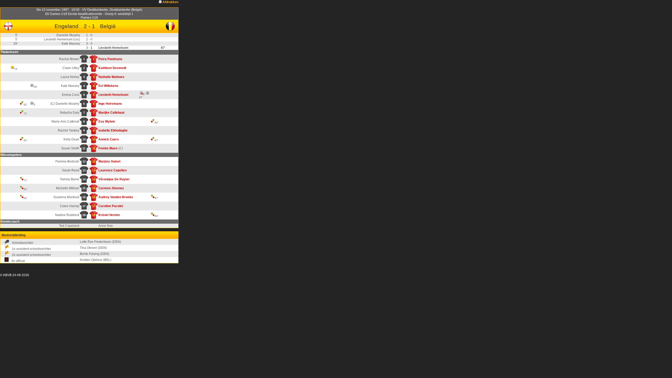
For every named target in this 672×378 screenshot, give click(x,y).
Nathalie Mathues (111, 77)
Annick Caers (108, 139)
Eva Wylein (106, 121)
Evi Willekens (108, 86)
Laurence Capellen (112, 170)
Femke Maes (108, 148)
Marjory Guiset (109, 161)
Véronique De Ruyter (114, 179)
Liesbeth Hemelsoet (113, 95)
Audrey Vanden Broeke (115, 197)
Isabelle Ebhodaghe (113, 130)
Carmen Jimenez (111, 188)
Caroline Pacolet (110, 206)
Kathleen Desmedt (112, 68)
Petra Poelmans (110, 59)
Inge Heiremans (110, 104)
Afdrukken (170, 2)
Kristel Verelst (109, 215)
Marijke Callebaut (111, 112)
